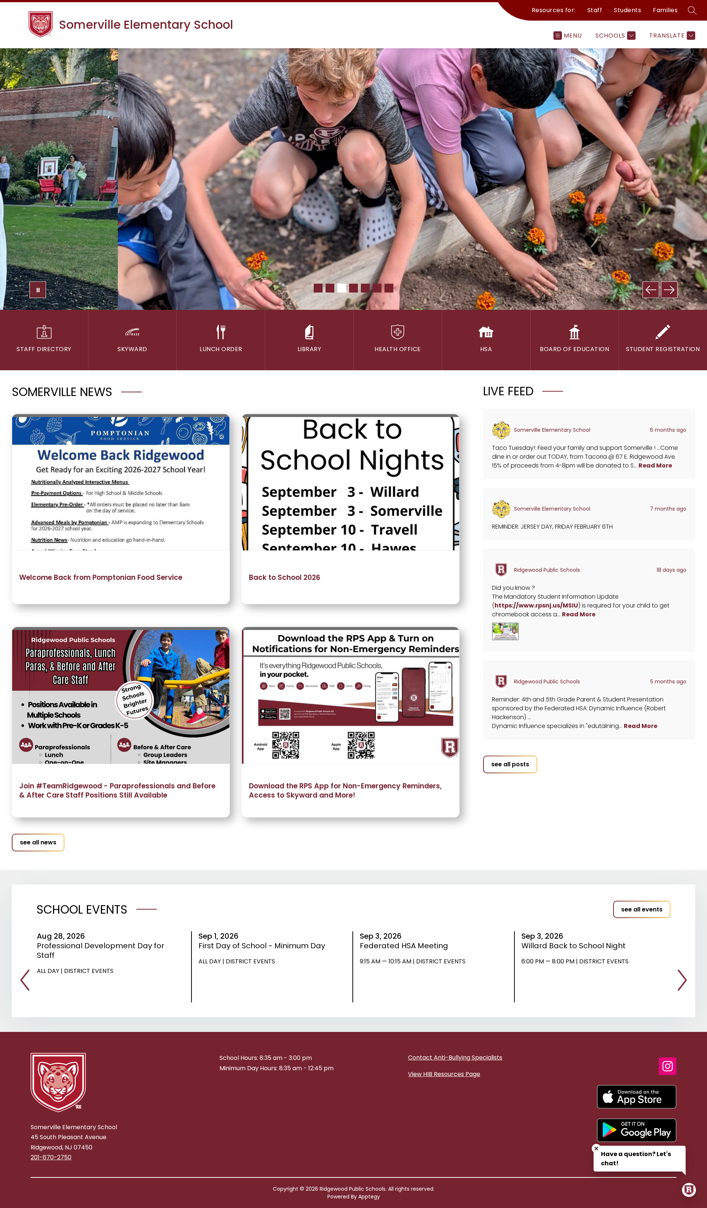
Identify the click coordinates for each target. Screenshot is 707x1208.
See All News (38, 842)
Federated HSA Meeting (406, 945)
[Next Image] (669, 289)
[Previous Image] (651, 289)
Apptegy (369, 1196)
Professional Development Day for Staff (100, 950)
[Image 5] (365, 288)
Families (665, 10)
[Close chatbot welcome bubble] (596, 1148)
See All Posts (510, 764)
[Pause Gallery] (37, 289)
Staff (594, 10)
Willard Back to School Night (575, 945)
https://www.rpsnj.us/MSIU (536, 605)
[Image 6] (377, 288)
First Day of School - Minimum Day (262, 945)
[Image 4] (353, 288)
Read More (655, 465)
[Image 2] (330, 288)
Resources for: (554, 10)
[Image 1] (318, 288)
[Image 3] (341, 288)
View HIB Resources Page (444, 1074)
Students (627, 10)
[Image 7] (388, 288)
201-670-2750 (51, 1157)
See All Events (641, 909)
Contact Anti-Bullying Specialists (455, 1057)
